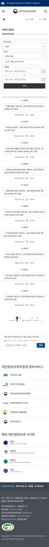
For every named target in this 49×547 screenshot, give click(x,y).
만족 (14, 341)
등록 (40, 345)
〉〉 (43, 320)
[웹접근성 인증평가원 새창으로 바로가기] (24, 527)
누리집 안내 (38, 486)
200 (38, 318)
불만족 (26, 341)
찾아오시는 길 (21, 486)
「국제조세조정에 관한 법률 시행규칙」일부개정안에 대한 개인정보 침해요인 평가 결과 (24, 171)
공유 (44, 19)
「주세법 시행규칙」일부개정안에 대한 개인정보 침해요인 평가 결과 (24, 128)
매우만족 (8, 341)
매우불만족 (33, 341)
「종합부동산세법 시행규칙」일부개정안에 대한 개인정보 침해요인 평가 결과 (24, 192)
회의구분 (7, 42)
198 (32, 318)
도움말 (30, 486)
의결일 (6, 67)
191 (11, 320)
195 (23, 320)
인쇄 (31, 19)
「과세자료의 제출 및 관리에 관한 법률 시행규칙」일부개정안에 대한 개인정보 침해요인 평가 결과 (23, 150)
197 (29, 320)
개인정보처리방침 (8, 486)
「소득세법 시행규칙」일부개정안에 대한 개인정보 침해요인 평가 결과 (24, 298)
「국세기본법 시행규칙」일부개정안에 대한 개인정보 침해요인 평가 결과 (24, 255)
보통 (20, 341)
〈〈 (6, 320)
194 (20, 318)
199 (35, 320)
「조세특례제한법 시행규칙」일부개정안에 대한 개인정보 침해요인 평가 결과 (24, 234)
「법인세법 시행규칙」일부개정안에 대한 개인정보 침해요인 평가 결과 (24, 277)
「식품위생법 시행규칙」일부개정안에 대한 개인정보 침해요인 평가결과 (24, 107)
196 (26, 320)
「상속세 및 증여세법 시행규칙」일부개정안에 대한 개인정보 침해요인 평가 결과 (24, 213)
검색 (5, 51)
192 (14, 320)
